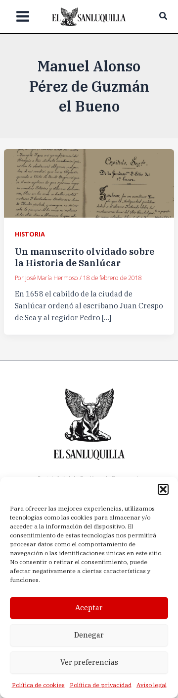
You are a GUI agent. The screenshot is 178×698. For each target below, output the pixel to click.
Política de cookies (38, 685)
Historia (30, 234)
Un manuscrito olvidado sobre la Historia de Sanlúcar (84, 256)
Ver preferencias (89, 662)
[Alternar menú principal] (23, 17)
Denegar (89, 635)
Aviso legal (151, 685)
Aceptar (89, 607)
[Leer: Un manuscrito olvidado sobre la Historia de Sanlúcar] (89, 182)
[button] (163, 489)
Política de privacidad (101, 685)
